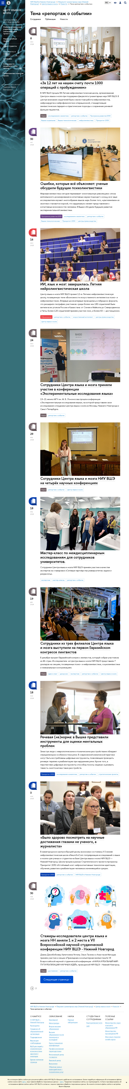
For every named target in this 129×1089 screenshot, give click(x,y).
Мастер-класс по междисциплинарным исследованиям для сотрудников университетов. (72, 557)
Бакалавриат (53, 1020)
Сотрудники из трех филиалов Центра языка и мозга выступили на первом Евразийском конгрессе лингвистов (77, 647)
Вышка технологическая (67, 120)
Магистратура (54, 1023)
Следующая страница (56, 979)
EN (110, 3)
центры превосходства (87, 221)
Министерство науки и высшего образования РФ (113, 1025)
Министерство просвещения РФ (111, 1032)
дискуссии (64, 674)
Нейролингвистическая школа (12, 74)
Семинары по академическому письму (10, 66)
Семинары (7, 58)
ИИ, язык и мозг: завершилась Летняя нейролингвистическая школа (71, 286)
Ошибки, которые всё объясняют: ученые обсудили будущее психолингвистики (74, 185)
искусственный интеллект (83, 317)
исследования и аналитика (58, 116)
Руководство (35, 1026)
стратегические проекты (108, 774)
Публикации (50, 19)
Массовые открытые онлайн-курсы (112, 1038)
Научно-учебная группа (10, 40)
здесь (24, 1082)
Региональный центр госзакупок (56, 1056)
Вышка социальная (48, 120)
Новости (64, 19)
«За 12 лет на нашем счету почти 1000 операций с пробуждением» (71, 85)
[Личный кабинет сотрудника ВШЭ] (120, 3)
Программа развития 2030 (100, 116)
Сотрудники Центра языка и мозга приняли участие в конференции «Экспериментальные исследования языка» (76, 389)
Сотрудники (35, 19)
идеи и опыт (52, 674)
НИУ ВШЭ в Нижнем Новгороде (88, 874)
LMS (87, 1026)
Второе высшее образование (55, 1027)
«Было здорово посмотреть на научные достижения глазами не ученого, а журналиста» (72, 842)
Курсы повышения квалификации (56, 1044)
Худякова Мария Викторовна (9, 88)
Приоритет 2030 (102, 120)
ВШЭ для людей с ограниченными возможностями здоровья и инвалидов (36, 1051)
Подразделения (36, 1037)
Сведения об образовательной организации (36, 1031)
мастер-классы (58, 580)
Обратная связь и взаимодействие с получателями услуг (56, 1069)
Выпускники (53, 1064)
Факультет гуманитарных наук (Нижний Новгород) (74, 1006)
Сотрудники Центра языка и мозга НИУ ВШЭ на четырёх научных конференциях (77, 480)
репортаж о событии (79, 116)
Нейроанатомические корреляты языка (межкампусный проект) (12, 30)
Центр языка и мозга (49, 321)
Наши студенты (10, 46)
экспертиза (45, 580)
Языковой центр (55, 1060)
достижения (53, 971)
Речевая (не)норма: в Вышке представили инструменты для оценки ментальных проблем (74, 741)
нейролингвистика (86, 120)
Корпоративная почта (94, 1023)
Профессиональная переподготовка (56, 1050)
